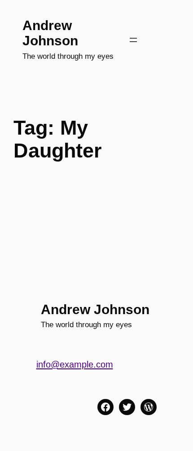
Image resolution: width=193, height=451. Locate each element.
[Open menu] (133, 40)
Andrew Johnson (50, 33)
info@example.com (74, 364)
